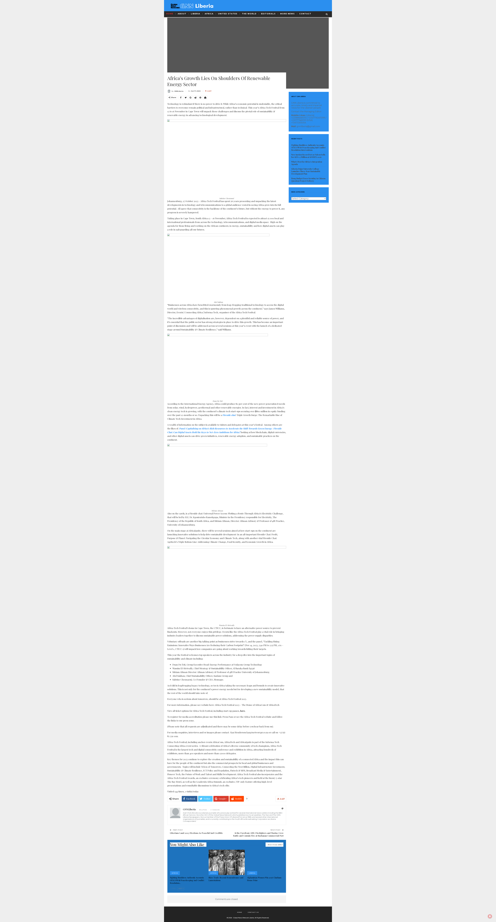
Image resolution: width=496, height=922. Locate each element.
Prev (174, 888)
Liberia (252, 873)
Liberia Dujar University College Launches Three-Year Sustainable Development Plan (305, 171)
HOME (169, 14)
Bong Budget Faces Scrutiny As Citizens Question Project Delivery (308, 179)
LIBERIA (195, 14)
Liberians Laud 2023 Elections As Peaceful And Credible (196, 833)
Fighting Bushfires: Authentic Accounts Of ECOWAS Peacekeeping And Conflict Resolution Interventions (308, 147)
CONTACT (305, 14)
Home (239, 912)
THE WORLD (249, 14)
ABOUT (182, 14)
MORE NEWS (287, 14)
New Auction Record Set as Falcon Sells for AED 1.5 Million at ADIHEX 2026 (308, 155)
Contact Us (253, 912)
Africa (175, 873)
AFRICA (209, 14)
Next (180, 888)
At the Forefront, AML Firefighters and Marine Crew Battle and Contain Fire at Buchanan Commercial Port (258, 834)
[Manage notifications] (490, 916)
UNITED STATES (227, 14)
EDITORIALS (268, 14)
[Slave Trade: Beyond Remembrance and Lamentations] (227, 862)
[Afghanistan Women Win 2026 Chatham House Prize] (265, 862)
